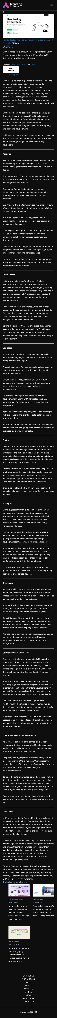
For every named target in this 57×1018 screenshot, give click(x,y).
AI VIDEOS (28, 989)
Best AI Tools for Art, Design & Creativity (28, 40)
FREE (28, 982)
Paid (33, 65)
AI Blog (28, 992)
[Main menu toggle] (51, 5)
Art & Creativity (19, 65)
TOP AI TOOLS (28, 979)
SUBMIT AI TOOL (28, 998)
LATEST (28, 985)
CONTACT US (28, 1001)
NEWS (28, 995)
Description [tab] (13, 74)
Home (5, 40)
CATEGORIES (28, 976)
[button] (4, 12)
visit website (10, 69)
